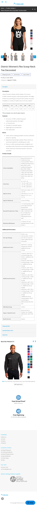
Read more (19, 384)
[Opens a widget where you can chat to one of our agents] (30, 503)
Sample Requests (6, 450)
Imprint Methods (6, 456)
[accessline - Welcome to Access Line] (18, 4)
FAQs (3, 460)
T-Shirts (14, 80)
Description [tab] (5, 87)
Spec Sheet (26, 74)
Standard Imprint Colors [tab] (7, 330)
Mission (4, 437)
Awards (4, 443)
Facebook (2, 498)
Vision (3, 439)
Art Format (17, 74)
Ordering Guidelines (7, 452)
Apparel (9, 80)
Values (3, 441)
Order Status (5, 458)
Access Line (5, 467)
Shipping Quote (6, 74)
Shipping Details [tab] (6, 326)
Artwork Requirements (7, 454)
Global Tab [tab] (4, 335)
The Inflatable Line (6, 469)
